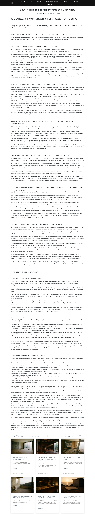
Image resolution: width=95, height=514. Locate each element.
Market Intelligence (52, 1)
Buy (22, 1)
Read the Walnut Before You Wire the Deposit (46, 497)
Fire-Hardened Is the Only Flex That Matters (72, 497)
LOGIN (48, 4)
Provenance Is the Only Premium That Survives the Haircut (47, 459)
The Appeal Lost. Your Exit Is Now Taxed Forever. (22, 497)
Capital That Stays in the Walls (71, 458)
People (66, 1)
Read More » (15, 468)
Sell (38, 1)
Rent (31, 1)
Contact (75, 1)
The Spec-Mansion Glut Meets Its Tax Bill (21, 458)
